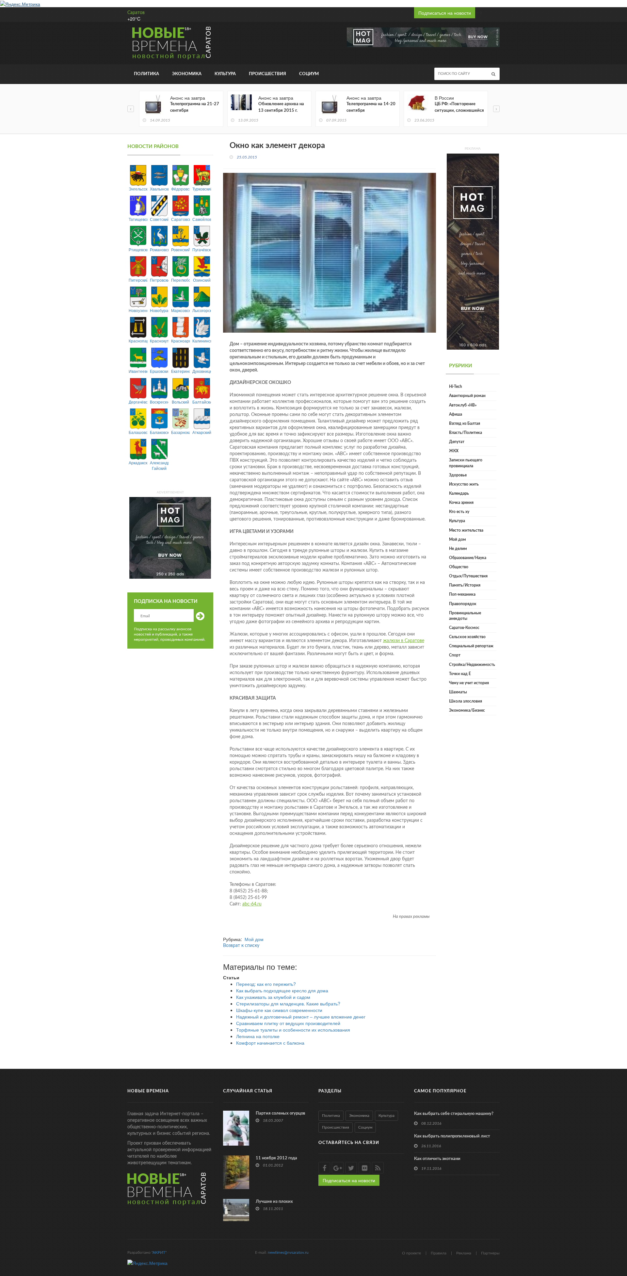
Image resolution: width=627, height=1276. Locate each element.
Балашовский (138, 432)
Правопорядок (462, 604)
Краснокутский (159, 340)
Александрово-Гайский (159, 465)
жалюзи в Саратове (403, 640)
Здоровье (458, 475)
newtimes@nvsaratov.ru (288, 1252)
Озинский (202, 280)
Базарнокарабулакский (180, 432)
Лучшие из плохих (274, 1202)
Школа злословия (465, 701)
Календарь (459, 493)
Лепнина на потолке (258, 1036)
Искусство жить (464, 484)
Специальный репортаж (471, 646)
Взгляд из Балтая (464, 423)
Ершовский (159, 371)
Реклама (463, 1253)
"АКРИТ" (159, 1252)
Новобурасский (159, 310)
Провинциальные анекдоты (465, 616)
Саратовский (180, 219)
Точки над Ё (460, 674)
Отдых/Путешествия (468, 576)
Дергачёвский (138, 402)
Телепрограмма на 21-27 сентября (194, 107)
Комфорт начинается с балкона (270, 1042)
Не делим (458, 549)
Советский (159, 219)
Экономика (186, 74)
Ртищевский (138, 249)
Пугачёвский (201, 249)
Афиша (455, 414)
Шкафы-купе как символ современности (279, 1010)
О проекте (411, 1253)
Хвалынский (159, 188)
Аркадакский (138, 462)
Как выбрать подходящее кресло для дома (282, 990)
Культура (225, 74)
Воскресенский (159, 402)
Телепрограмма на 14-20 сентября (370, 107)
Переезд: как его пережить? (266, 984)
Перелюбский (180, 280)
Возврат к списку (241, 945)
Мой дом (254, 939)
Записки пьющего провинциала (465, 463)
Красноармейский (180, 340)
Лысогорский (201, 310)
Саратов (136, 12)
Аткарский (201, 432)
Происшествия (267, 74)
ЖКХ (453, 451)
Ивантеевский (138, 371)
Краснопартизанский (138, 340)
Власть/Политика (465, 433)
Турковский (201, 188)
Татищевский (138, 219)
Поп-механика (462, 594)
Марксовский (180, 310)
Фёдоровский (180, 188)
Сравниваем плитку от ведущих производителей (288, 1023)
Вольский (180, 402)
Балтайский (201, 402)
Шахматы (458, 692)
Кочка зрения (461, 503)
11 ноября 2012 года (276, 1158)
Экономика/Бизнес (467, 710)
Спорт (454, 655)
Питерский (138, 280)
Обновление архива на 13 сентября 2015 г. (281, 107)
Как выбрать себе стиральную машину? (453, 1114)
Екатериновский (180, 371)
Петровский (159, 280)
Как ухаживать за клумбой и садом (273, 997)
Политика (146, 74)
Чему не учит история (469, 683)
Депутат (456, 442)
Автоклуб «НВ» (462, 405)
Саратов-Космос (464, 628)
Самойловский (201, 219)
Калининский (201, 340)
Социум (309, 74)
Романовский (159, 249)
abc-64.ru (252, 904)
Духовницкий (201, 371)
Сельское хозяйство (467, 637)
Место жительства (466, 530)
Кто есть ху (459, 512)
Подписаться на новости (444, 12)
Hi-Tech (455, 387)
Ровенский (180, 249)
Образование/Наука (467, 558)
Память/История (464, 585)
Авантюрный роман (467, 396)
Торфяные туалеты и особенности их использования (293, 1029)
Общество (458, 567)
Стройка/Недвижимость (472, 665)
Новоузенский (138, 310)
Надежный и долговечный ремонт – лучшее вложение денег (300, 1016)
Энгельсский (138, 188)
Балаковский (159, 432)
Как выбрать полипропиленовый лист (452, 1136)
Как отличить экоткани (437, 1159)
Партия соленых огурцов (280, 1113)
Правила (438, 1253)
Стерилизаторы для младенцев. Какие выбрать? (288, 1003)
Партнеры (490, 1253)
